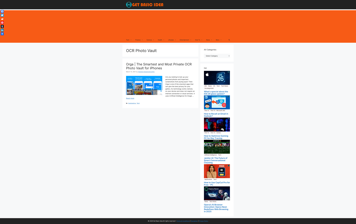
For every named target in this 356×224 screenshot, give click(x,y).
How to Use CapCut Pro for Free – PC (217, 183)
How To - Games (216, 132)
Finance (138, 40)
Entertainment (184, 40)
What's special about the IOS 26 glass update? (216, 92)
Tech (127, 40)
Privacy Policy (203, 221)
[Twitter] (2, 15)
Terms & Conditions (183, 221)
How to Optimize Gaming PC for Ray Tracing (216, 137)
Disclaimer (194, 221)
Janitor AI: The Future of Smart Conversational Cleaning (215, 160)
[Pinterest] (2, 23)
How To (197, 40)
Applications (132, 103)
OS (214, 86)
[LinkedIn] (2, 30)
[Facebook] (2, 11)
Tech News (224, 86)
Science (149, 40)
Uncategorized (209, 88)
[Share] (2, 34)
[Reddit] (2, 19)
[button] (229, 40)
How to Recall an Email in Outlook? (216, 115)
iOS (206, 86)
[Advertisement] (178, 23)
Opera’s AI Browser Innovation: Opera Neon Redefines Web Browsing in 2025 (216, 208)
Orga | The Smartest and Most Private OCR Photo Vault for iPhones (159, 66)
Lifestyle (171, 40)
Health (160, 40)
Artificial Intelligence (211, 155)
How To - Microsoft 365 (218, 110)
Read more (130, 98)
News (208, 40)
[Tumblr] (2, 26)
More (217, 40)
